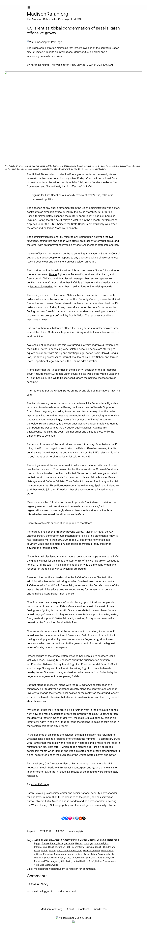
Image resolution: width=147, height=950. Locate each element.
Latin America (69, 850)
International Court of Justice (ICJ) (52, 847)
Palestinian (60, 854)
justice (52, 850)
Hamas (53, 274)
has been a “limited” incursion (98, 270)
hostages (88, 843)
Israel (37, 850)
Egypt (37, 843)
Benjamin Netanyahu (108, 839)
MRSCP (60, 831)
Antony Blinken (71, 839)
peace (70, 854)
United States (102, 861)
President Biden (40, 664)
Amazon (57, 839)
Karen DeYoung (40, 64)
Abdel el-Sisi (41, 839)
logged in (47, 891)
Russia (101, 854)
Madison (87, 850)
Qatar (86, 854)
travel (106, 857)
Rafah (94, 854)
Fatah (53, 843)
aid (50, 839)
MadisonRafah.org (47, 14)
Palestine (48, 854)
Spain (61, 857)
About (70, 909)
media (96, 850)
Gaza (60, 843)
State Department (75, 857)
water (48, 864)
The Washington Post (62, 64)
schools (110, 854)
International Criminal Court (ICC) (89, 847)
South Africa (50, 857)
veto (113, 861)
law (80, 850)
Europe (45, 843)
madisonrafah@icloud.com (49, 868)
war (42, 864)
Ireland (112, 847)
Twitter (112, 805)
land (59, 850)
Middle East (107, 850)
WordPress (100, 909)
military (38, 854)
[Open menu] (28, 7)
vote (36, 864)
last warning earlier (41, 286)
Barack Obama (88, 839)
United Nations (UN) (83, 861)
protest (78, 854)
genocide (69, 843)
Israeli (44, 850)
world (55, 864)
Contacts (83, 909)
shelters (38, 857)
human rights (102, 843)
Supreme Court (94, 857)
